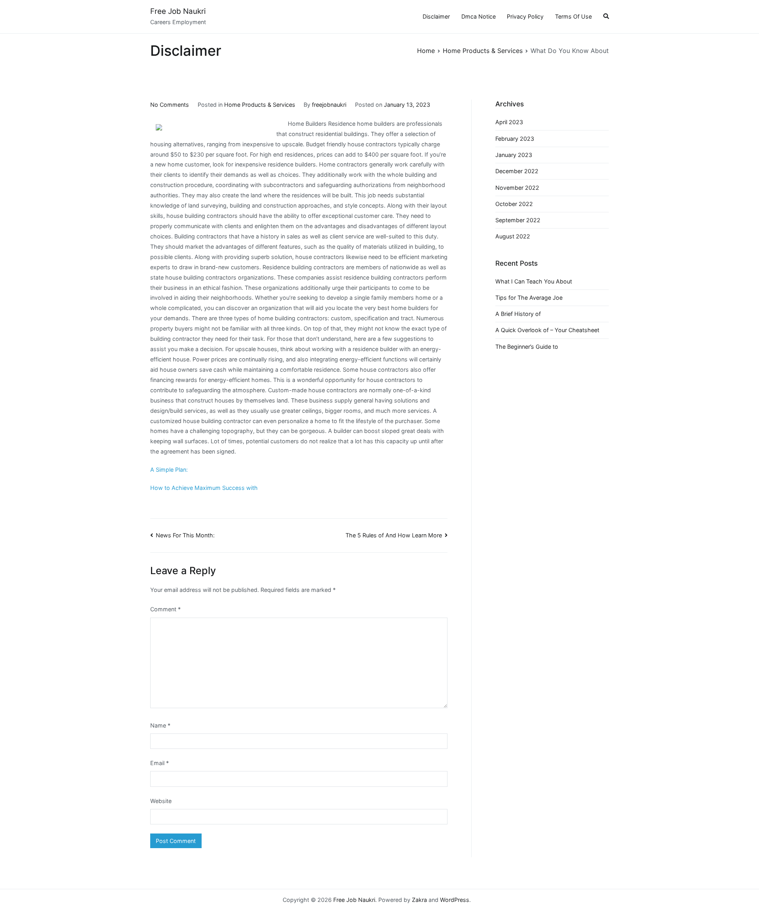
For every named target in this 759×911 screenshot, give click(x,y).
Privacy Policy (525, 16)
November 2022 (517, 187)
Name (160, 725)
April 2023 (509, 122)
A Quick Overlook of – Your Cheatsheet (547, 330)
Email (159, 763)
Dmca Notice (478, 16)
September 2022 (517, 220)
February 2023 (514, 138)
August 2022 (512, 236)
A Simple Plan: (169, 469)
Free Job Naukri (178, 11)
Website (161, 801)
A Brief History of (518, 313)
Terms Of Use (573, 16)
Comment (165, 609)
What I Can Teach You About (533, 281)
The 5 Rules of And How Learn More (394, 535)
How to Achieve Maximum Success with (204, 487)
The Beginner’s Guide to (526, 346)
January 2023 (513, 154)
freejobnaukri (329, 104)
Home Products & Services (259, 104)
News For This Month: (185, 535)
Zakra (419, 899)
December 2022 (516, 171)
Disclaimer (436, 16)
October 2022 (514, 203)
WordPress (454, 899)
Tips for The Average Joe (529, 297)
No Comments (169, 104)
